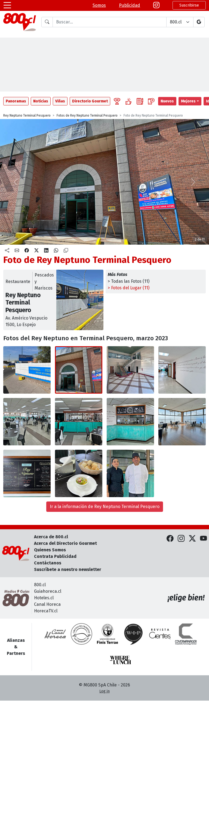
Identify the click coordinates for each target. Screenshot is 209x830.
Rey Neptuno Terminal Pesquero (27, 115)
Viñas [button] (60, 101)
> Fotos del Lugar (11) (128, 287)
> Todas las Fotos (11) (128, 281)
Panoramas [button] (16, 101)
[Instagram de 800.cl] (181, 539)
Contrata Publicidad (55, 556)
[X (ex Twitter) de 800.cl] (192, 539)
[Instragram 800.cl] (156, 5)
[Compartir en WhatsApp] (56, 250)
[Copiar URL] (66, 250)
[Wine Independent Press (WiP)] (134, 634)
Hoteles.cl (44, 597)
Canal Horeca (47, 604)
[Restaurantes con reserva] (151, 101)
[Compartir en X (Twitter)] (36, 250)
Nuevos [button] (167, 101)
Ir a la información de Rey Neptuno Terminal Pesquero (104, 506)
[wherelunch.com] (120, 660)
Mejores (188, 101)
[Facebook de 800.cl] (170, 539)
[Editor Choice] (117, 101)
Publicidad (129, 5)
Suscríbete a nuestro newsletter (67, 569)
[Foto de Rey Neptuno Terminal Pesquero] (78, 370)
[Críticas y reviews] (140, 101)
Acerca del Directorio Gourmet (65, 543)
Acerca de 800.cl (51, 536)
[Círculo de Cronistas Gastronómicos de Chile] (81, 634)
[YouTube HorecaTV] (203, 539)
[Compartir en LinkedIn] (46, 250)
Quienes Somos (50, 549)
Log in (104, 691)
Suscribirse (189, 5)
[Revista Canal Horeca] (55, 634)
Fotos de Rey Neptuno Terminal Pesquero (87, 115)
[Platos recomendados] (128, 101)
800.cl (40, 584)
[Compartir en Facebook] (26, 250)
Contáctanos (47, 563)
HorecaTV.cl (45, 610)
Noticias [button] (40, 101)
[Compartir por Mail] (17, 250)
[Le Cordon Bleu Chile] (107, 634)
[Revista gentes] (160, 634)
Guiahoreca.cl (47, 591)
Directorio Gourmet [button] (90, 101)
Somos (99, 5)
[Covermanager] (186, 634)
